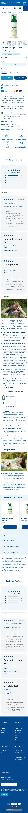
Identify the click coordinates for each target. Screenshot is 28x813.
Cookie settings (18, 739)
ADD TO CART (10, 527)
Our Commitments (19, 750)
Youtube (3, 730)
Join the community (5, 755)
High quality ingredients (20, 757)
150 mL (14, 64)
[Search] (15, 8)
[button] (14, 535)
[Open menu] (25, 8)
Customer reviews (5, 772)
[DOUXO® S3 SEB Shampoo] (10, 509)
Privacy (16, 737)
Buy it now (7, 77)
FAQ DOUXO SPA (18, 726)
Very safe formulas (19, 755)
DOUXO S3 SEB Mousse (17, 12)
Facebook (3, 728)
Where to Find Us (4, 752)
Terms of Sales (18, 730)
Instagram (3, 726)
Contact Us (3, 750)
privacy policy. (8, 791)
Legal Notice (17, 735)
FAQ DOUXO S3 (18, 728)
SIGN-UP (4, 795)
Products (9, 12)
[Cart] (20, 8)
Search (16, 764)
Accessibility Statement (20, 742)
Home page (4, 12)
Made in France (18, 759)
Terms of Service (18, 732)
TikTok (2, 732)
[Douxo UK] (4, 8)
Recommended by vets (20, 762)
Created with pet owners (20, 752)
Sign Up (24, 3)
